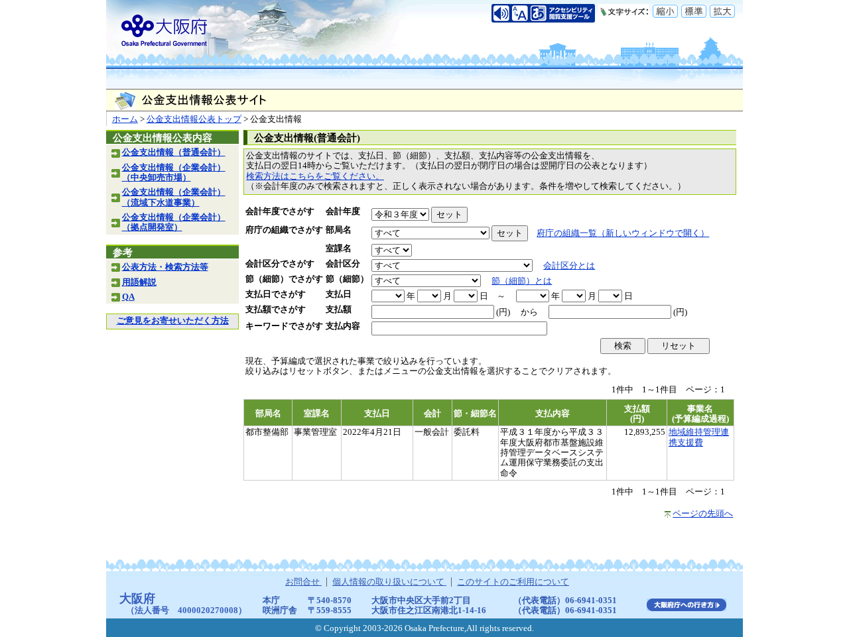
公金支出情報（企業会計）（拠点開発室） (174, 222)
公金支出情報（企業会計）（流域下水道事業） (174, 197)
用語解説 (139, 282)
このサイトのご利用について (513, 582)
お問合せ (303, 582)
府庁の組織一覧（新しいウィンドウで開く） (623, 233)
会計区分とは (569, 265)
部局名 (339, 230)
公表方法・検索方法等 (165, 267)
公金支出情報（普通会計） (174, 152)
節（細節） (347, 279)
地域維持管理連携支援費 (699, 437)
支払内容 (343, 326)
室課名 (339, 248)
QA (128, 297)
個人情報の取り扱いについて (389, 582)
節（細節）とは (521, 281)
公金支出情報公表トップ (194, 119)
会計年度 (343, 211)
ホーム (125, 119)
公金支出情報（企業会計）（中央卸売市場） (174, 172)
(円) (503, 312)
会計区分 (343, 263)
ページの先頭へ (703, 513)
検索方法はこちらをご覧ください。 (315, 176)
